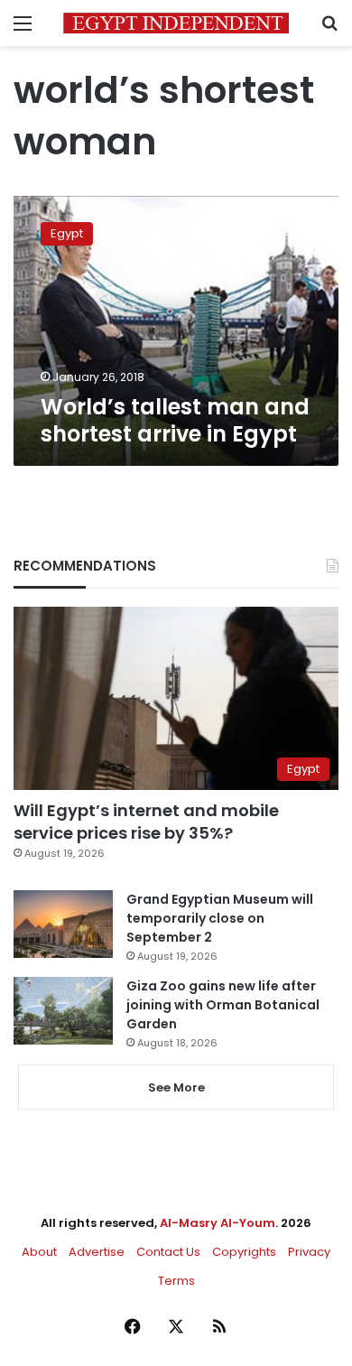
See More (176, 1087)
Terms (176, 1280)
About (39, 1251)
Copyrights (244, 1251)
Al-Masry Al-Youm (217, 1222)
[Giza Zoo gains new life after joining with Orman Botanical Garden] (63, 1011)
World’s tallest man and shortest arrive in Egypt (175, 420)
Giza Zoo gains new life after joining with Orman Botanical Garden (223, 1005)
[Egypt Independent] (176, 23)
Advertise (97, 1251)
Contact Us (168, 1251)
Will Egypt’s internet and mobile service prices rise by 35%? (146, 821)
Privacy (309, 1251)
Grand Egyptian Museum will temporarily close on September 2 (219, 918)
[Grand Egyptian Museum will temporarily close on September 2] (63, 924)
